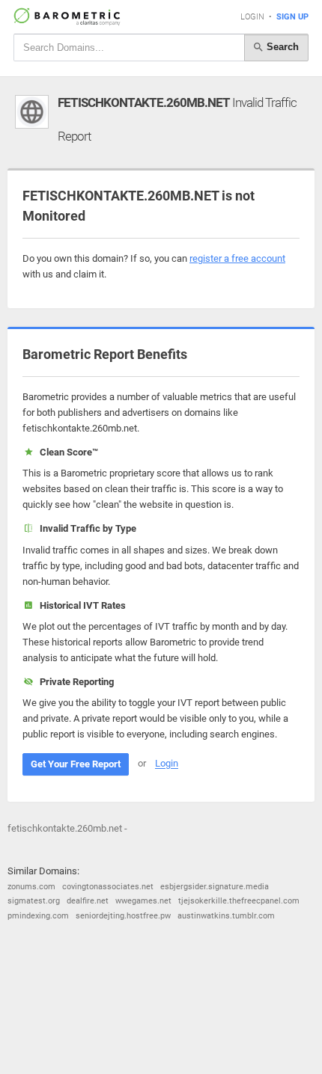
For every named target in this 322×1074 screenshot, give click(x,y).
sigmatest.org (33, 901)
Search (281, 46)
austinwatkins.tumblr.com (226, 916)
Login (252, 17)
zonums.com (31, 887)
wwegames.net (143, 901)
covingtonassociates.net (108, 887)
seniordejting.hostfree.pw (123, 916)
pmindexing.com (38, 916)
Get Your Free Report (76, 764)
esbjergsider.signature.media (214, 887)
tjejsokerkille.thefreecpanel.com (239, 901)
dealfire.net (88, 901)
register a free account (237, 258)
